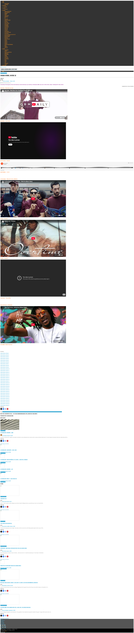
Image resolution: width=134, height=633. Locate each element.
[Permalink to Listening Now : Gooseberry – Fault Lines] (2, 448)
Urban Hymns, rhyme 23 (4, 391)
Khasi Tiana (39, 411)
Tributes (4, 430)
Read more (2, 443)
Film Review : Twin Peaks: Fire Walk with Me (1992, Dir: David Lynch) (13, 548)
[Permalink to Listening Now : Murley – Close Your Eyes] (2, 476)
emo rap (25, 411)
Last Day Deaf (4, 435)
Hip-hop (27, 411)
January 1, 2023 (8, 551)
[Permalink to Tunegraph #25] (9, 495)
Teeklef (53, 411)
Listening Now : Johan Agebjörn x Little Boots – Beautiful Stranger (14, 459)
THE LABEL (2, 622)
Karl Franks (4, 551)
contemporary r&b (18, 411)
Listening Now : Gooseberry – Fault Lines (8, 450)
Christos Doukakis (5, 610)
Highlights (1, 73)
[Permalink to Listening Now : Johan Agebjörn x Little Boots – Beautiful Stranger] (2, 457)
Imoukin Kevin (32, 411)
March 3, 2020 (12, 526)
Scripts (4, 521)
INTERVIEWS (2, 620)
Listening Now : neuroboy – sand (6, 432)
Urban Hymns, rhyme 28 (4, 400)
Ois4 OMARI (46, 411)
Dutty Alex (22, 411)
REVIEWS (1, 621)
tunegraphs (4, 496)
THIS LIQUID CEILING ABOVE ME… (6, 523)
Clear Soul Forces (11, 411)
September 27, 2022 (8, 567)
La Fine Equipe (43, 411)
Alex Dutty (3, 411)
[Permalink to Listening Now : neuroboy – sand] (9, 429)
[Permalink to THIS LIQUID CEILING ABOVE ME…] (9, 520)
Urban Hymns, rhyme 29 (4, 401)
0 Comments (6, 443)
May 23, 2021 (9, 501)
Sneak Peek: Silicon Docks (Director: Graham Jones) (10, 565)
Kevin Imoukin (36, 411)
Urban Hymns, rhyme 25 (4, 394)
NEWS (1, 619)
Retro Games (5, 605)
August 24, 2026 (10, 435)
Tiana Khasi (55, 411)
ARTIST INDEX (2, 624)
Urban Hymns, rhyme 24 (4, 393)
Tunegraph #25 (3, 498)
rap (48, 411)
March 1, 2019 (12, 81)
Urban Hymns (5, 73)
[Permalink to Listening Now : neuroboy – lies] (2, 467)
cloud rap (15, 411)
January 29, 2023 (10, 585)
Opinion (4, 580)
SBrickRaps (50, 411)
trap (57, 411)
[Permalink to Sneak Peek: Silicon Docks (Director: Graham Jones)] (2, 563)
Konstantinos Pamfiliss (6, 526)
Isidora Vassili (4, 501)
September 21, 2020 (12, 610)
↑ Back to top (2, 632)
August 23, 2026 (8, 471)
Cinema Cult (2, 546)
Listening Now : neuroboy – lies (6, 469)
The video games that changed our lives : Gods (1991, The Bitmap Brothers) (15, 607)
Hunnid (29, 411)
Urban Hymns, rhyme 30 (4, 403)
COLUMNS (2, 623)
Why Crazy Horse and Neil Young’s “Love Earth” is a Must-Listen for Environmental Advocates (19, 582)
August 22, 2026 (8, 480)
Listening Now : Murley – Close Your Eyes (8, 478)
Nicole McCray (4, 585)
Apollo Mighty (7, 411)
